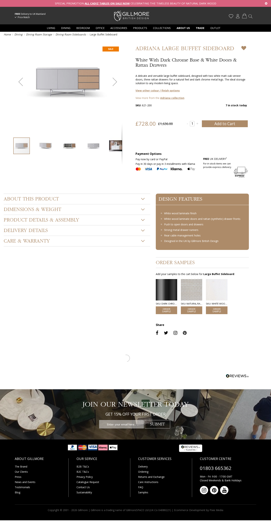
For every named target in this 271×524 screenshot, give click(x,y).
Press (18, 477)
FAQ (140, 487)
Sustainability (84, 492)
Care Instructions (148, 482)
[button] (20, 82)
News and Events (25, 482)
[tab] (77, 199)
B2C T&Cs (83, 471)
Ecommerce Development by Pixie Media (198, 510)
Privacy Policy (85, 477)
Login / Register (237, 16)
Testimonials (22, 487)
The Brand (21, 466)
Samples (143, 492)
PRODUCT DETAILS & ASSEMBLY (41, 220)
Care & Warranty (27, 241)
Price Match (24, 17)
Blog (17, 492)
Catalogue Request (88, 482)
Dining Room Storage (39, 34)
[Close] (266, 3)
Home (7, 34)
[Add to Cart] (166, 310)
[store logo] (131, 15)
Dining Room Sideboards (70, 34)
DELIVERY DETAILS (26, 230)
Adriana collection (172, 98)
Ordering (143, 471)
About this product (31, 199)
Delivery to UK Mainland (30, 14)
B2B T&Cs (83, 466)
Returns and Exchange (151, 477)
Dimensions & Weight (32, 209)
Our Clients (21, 471)
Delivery (143, 466)
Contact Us (83, 487)
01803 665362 (216, 468)
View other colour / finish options (158, 90)
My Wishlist (231, 16)
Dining (18, 34)
